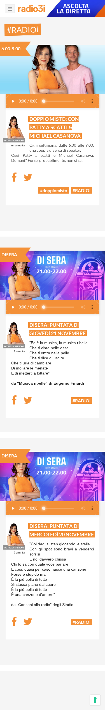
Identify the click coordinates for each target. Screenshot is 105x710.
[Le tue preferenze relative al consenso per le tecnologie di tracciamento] (95, 700)
